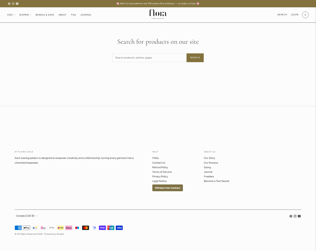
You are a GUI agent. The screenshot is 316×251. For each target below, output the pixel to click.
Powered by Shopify (54, 234)
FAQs (155, 158)
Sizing (207, 167)
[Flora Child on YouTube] (17, 3)
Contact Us (158, 162)
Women (24, 15)
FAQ (73, 15)
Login (294, 14)
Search (195, 57)
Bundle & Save (45, 15)
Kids (10, 15)
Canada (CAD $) (25, 215)
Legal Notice (159, 181)
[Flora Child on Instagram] (13, 3)
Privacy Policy (160, 176)
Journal (85, 15)
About (63, 15)
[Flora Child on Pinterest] (9, 3)
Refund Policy (160, 167)
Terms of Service (162, 171)
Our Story (209, 158)
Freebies (209, 176)
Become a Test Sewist (216, 181)
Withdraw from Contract (167, 187)
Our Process (211, 162)
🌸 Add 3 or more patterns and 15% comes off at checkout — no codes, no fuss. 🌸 (157, 3)
